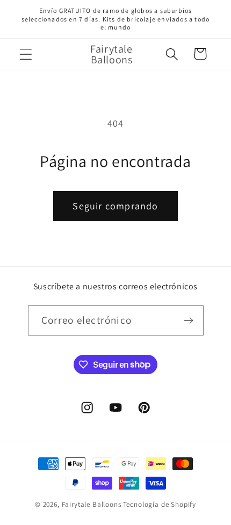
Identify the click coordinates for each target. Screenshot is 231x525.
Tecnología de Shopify (160, 504)
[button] (26, 54)
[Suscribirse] (189, 320)
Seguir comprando (115, 206)
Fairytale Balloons (91, 504)
